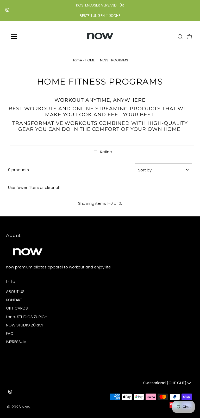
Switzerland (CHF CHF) (165, 382)
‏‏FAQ (10, 333)
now (26, 407)
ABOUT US (15, 291)
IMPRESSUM (16, 341)
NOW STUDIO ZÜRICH (25, 325)
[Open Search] (180, 36)
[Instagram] (7, 10)
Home (77, 60)
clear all (52, 187)
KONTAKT (14, 300)
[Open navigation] (29, 36)
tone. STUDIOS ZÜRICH (26, 316)
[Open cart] (189, 36)
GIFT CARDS (17, 308)
